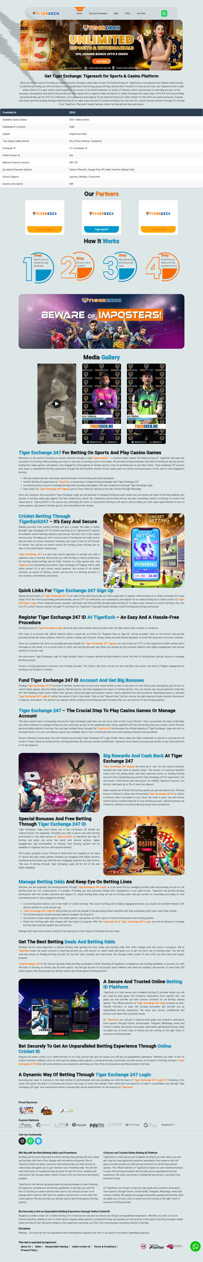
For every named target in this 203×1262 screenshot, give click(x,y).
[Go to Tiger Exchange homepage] (22, 1142)
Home (79, 13)
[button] (23, 54)
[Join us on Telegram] (38, 1142)
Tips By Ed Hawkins (98, 13)
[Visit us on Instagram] (30, 1142)
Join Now (141, 13)
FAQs (127, 13)
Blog (116, 13)
